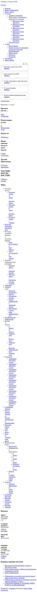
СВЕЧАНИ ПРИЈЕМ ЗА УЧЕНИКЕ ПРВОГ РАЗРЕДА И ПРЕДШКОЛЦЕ (20, 584)
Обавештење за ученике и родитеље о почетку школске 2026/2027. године (20, 580)
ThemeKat (12, 588)
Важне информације (11, 573)
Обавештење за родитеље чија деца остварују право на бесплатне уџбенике (20, 577)
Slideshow (7, 68)
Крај (7, 101)
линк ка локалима (4, 530)
